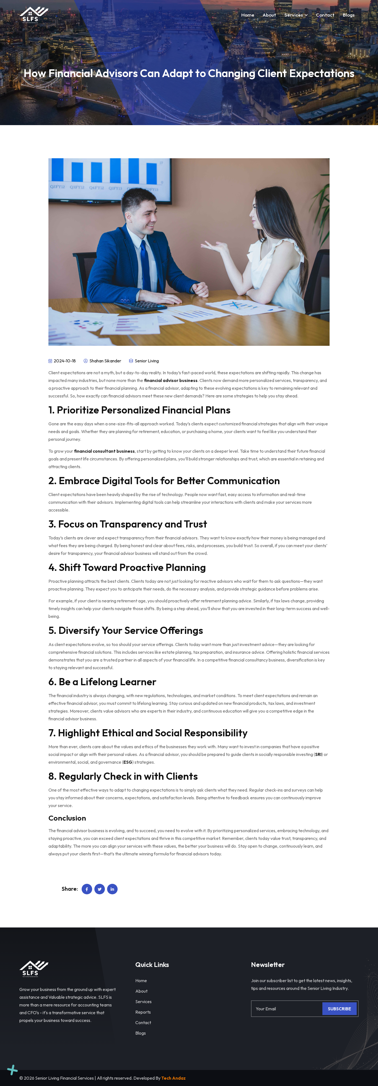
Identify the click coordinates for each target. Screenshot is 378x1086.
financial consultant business (104, 451)
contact (325, 15)
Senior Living (146, 360)
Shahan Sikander (105, 360)
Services (293, 15)
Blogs (348, 15)
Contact (143, 1022)
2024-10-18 (64, 360)
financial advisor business (171, 380)
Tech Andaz (173, 1078)
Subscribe (339, 1008)
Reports (143, 1012)
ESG (127, 762)
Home (247, 15)
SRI (318, 754)
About (269, 15)
